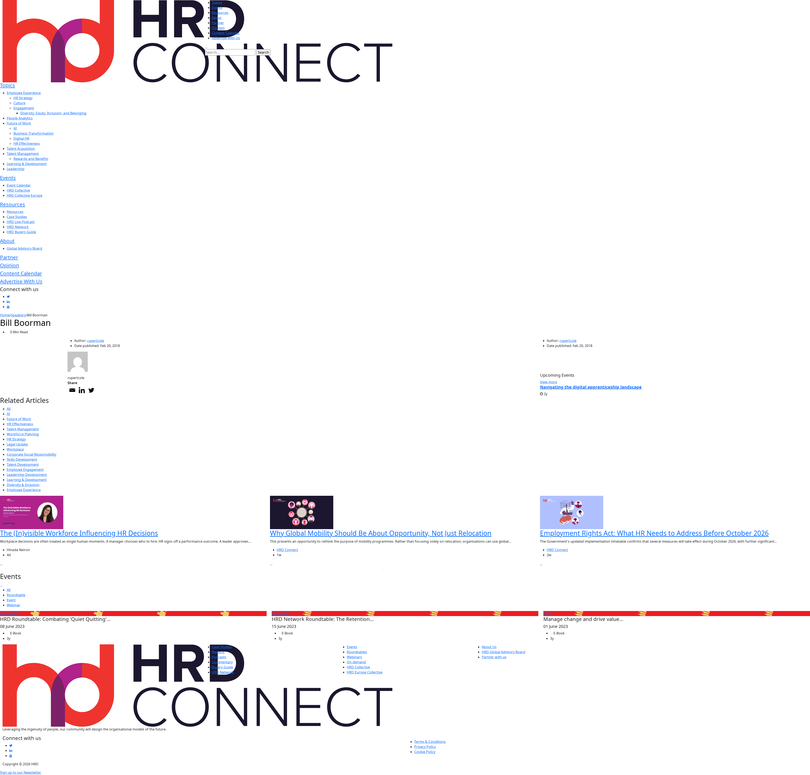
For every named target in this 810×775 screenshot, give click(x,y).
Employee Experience (24, 93)
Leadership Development (27, 474)
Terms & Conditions (430, 741)
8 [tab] (427, 569)
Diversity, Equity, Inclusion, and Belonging (53, 113)
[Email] (72, 390)
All (9, 408)
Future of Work (19, 123)
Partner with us (494, 657)
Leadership (15, 169)
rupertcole (95, 340)
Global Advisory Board (24, 248)
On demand (356, 662)
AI (15, 128)
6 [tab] (414, 569)
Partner (218, 22)
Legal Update (17, 444)
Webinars (354, 657)
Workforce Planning (23, 434)
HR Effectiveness (27, 143)
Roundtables (357, 652)
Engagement (24, 108)
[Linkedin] (81, 390)
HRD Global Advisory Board (503, 652)
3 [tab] (395, 569)
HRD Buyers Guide (21, 232)
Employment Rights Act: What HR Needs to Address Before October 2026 (654, 533)
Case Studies (17, 216)
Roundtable (16, 595)
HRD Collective (18, 190)
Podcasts (219, 657)
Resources (220, 12)
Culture (19, 103)
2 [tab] (389, 569)
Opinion (218, 28)
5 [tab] (408, 569)
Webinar (13, 605)
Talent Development (23, 464)
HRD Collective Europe (24, 195)
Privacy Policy (425, 746)
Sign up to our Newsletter (20, 772)
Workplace (15, 449)
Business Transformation (34, 133)
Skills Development (22, 459)
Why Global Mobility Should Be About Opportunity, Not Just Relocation (380, 533)
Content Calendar (226, 33)
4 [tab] (402, 569)
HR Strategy (23, 98)
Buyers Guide (222, 667)
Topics (217, 2)
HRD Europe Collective (364, 672)
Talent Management (23, 153)
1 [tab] (383, 569)
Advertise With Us (226, 38)
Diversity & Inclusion (23, 484)
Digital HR (21, 138)
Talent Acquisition (21, 148)
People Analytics (20, 118)
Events (217, 7)
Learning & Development (27, 163)
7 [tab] (421, 569)
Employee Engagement (25, 469)
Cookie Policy (424, 751)
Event (11, 600)
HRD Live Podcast (21, 221)
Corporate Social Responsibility (31, 454)
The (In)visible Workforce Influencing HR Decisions (79, 533)
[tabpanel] (135, 531)
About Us (489, 647)
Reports (218, 652)
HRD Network (18, 227)
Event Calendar (19, 185)
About (216, 17)
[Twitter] (91, 390)
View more (548, 382)
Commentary (222, 662)
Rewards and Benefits (31, 158)
